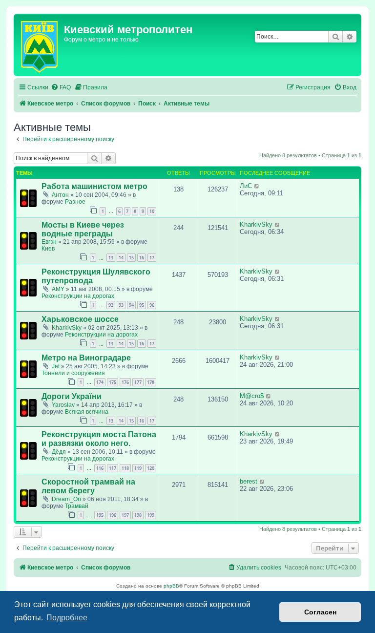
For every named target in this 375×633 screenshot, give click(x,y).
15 (131, 257)
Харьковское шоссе (80, 319)
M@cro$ (252, 396)
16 (141, 257)
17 (151, 257)
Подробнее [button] (66, 617)
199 (150, 515)
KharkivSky (256, 224)
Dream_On (66, 499)
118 (125, 468)
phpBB (171, 586)
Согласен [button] (320, 612)
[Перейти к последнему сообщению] (257, 186)
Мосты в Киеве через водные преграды (83, 229)
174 (100, 382)
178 (150, 382)
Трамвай (76, 506)
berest (248, 481)
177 (138, 382)
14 (121, 257)
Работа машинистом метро (94, 186)
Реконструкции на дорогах (78, 296)
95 (141, 305)
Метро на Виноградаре (86, 358)
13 (110, 257)
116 (100, 468)
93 (121, 305)
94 (131, 305)
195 (100, 515)
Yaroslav (63, 404)
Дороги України (72, 396)
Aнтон (60, 194)
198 (138, 515)
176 (125, 382)
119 (138, 468)
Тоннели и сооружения (73, 373)
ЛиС (246, 186)
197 (125, 515)
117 (112, 468)
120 (150, 468)
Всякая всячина (86, 411)
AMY (58, 289)
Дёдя (59, 451)
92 (110, 305)
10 (151, 211)
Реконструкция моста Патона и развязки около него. (99, 438)
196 (112, 515)
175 (112, 382)
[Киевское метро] (40, 45)
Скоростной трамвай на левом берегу (88, 486)
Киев (48, 248)
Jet (56, 366)
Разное (75, 201)
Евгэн (49, 241)
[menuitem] (61, 87)
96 (151, 305)
